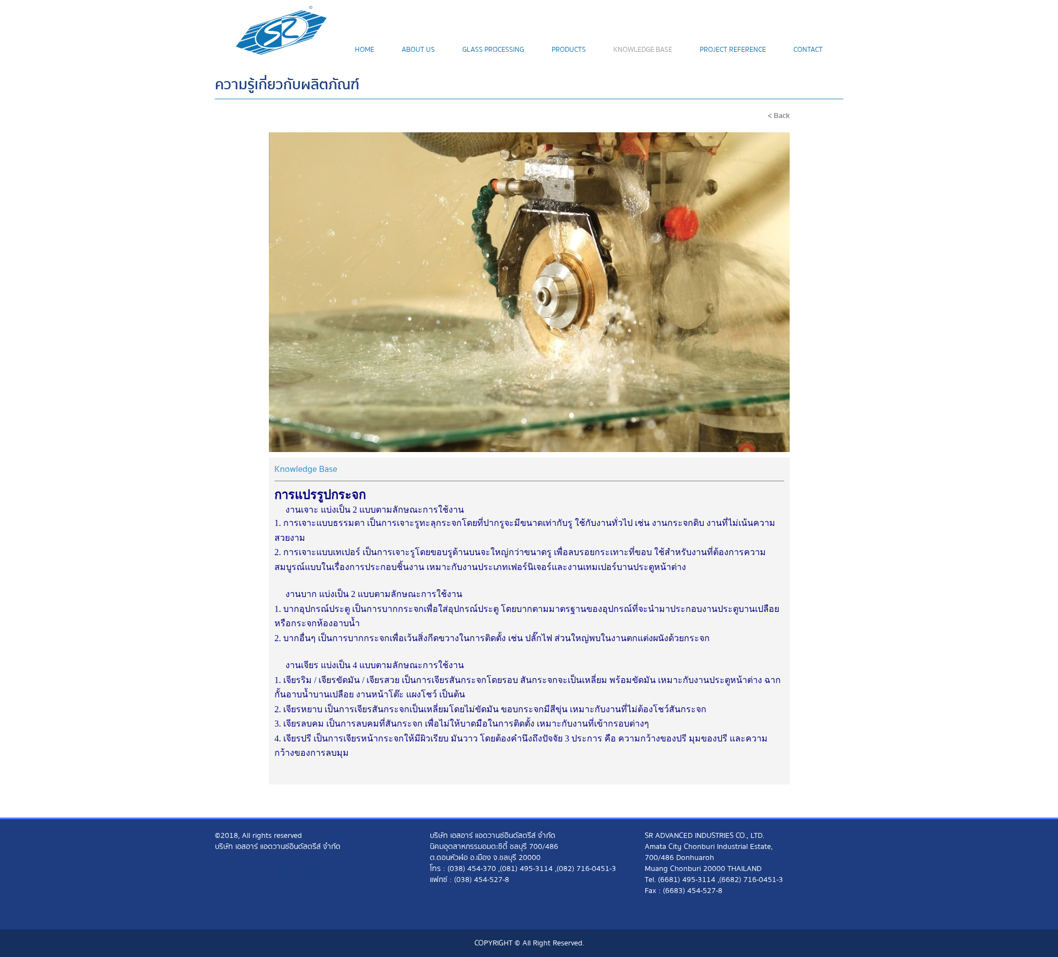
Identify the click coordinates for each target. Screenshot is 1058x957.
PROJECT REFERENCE (733, 49)
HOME (364, 49)
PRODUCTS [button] (569, 49)
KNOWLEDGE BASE (642, 49)
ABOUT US (418, 49)
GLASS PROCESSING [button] (493, 49)
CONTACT (808, 49)
